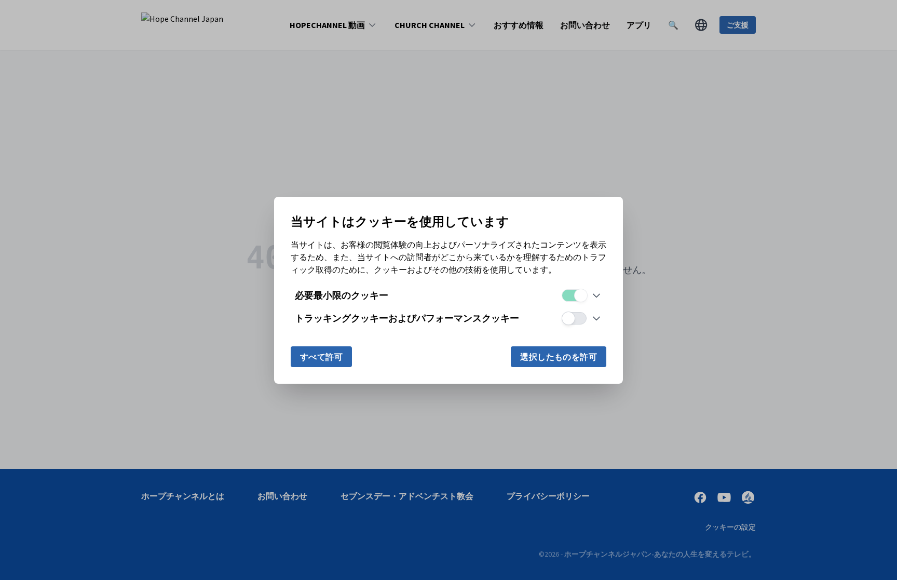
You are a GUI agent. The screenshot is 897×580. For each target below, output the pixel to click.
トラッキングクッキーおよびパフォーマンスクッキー (407, 318)
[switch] (574, 295)
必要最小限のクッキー (341, 295)
